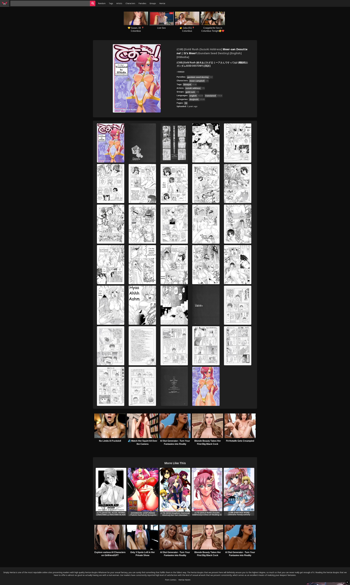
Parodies (142, 3)
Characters (130, 3)
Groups (153, 3)
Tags (111, 3)
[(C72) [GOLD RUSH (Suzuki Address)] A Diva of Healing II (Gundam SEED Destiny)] (207, 489)
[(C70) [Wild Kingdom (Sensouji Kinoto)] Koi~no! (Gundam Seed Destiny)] (175, 490)
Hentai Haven (184, 579)
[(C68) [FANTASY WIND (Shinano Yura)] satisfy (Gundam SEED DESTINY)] (239, 489)
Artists (119, 3)
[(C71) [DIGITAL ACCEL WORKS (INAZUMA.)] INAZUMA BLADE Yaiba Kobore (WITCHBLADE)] (111, 489)
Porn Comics (170, 579)
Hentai (162, 3)
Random (102, 3)
